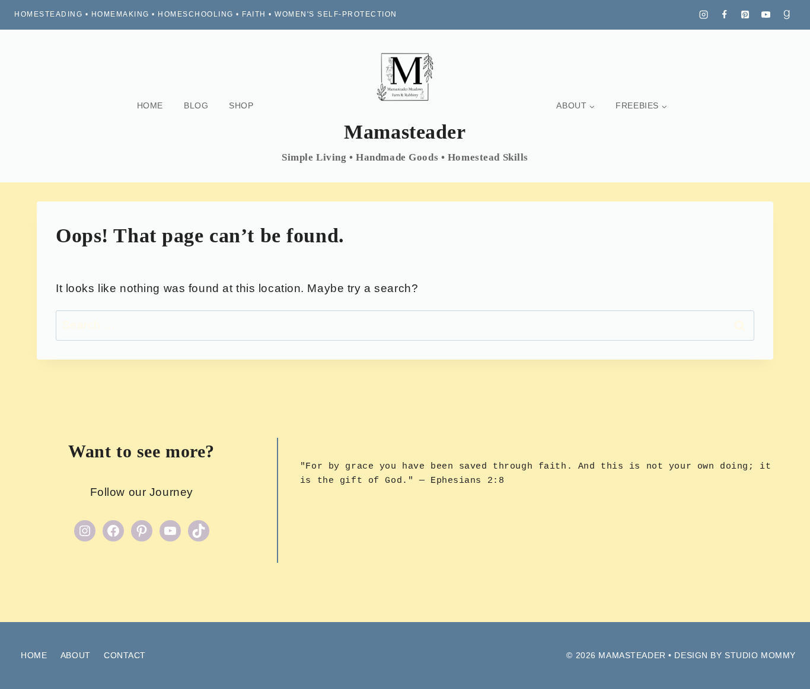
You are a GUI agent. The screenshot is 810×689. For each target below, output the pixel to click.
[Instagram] (704, 15)
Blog (196, 105)
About (75, 655)
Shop (241, 105)
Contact (125, 655)
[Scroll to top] (780, 659)
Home (150, 105)
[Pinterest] (745, 15)
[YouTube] (766, 15)
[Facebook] (725, 15)
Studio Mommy (760, 655)
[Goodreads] (787, 15)
